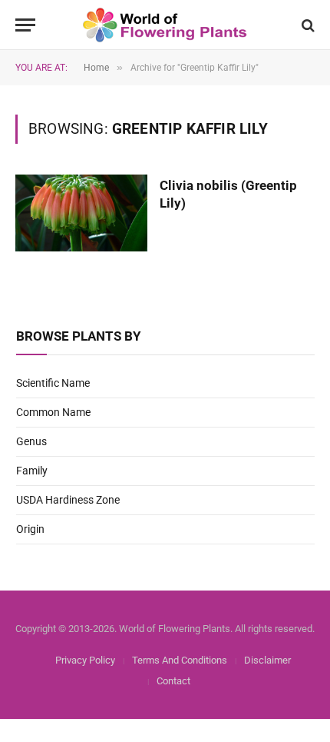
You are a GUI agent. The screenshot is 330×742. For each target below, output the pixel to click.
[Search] (307, 25)
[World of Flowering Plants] (165, 25)
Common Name (53, 412)
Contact (173, 681)
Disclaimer (267, 660)
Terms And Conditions (179, 660)
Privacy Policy (85, 660)
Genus (31, 441)
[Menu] (25, 25)
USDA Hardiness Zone (68, 500)
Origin (30, 529)
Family (32, 470)
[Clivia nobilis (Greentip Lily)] (81, 213)
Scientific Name (53, 383)
